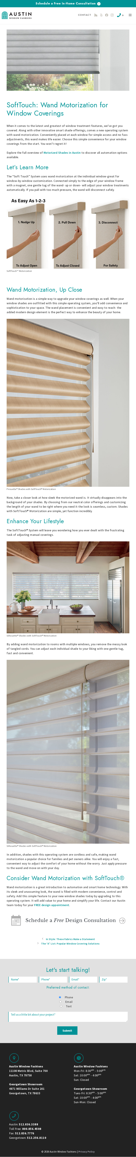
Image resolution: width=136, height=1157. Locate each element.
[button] (130, 15)
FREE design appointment (51, 905)
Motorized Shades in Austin (62, 153)
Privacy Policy (86, 1151)
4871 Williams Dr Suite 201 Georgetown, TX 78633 (26, 1088)
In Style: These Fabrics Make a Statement (70, 939)
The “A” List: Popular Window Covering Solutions (70, 943)
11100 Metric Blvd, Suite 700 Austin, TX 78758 (28, 1070)
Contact (84, 15)
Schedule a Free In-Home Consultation (66, 3)
